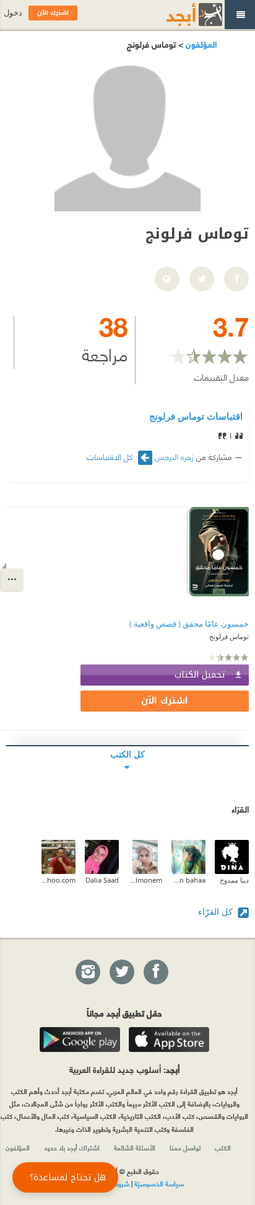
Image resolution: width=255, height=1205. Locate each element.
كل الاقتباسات (111, 456)
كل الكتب (127, 754)
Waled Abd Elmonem (145, 880)
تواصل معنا (185, 1147)
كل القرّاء (216, 911)
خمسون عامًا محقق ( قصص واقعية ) (189, 624)
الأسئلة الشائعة (134, 1147)
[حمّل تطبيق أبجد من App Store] (169, 1039)
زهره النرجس (174, 456)
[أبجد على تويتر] (121, 973)
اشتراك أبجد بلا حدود (72, 1147)
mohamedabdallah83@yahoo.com (58, 880)
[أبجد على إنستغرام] (87, 973)
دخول (13, 12)
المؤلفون (200, 43)
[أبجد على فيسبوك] (155, 973)
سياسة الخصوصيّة (159, 1183)
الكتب (223, 1147)
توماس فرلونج (229, 636)
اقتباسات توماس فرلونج (196, 416)
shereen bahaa (188, 880)
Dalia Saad (102, 880)
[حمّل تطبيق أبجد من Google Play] (80, 1039)
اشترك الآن (164, 700)
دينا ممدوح (234, 880)
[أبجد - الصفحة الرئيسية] (179, 14)
